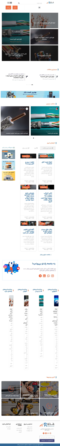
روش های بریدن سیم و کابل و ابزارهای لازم (46, 231)
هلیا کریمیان (47, 25)
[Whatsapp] (9, 2)
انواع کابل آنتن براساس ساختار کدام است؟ (44, 23)
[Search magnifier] (19, 3)
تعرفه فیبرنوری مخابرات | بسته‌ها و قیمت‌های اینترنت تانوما (54, 317)
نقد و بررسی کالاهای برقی (7, 13)
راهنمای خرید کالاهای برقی (35, 13)
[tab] (48, 148)
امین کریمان (47, 41)
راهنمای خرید (45, 13)
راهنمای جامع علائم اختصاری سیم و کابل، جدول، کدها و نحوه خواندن (29, 196)
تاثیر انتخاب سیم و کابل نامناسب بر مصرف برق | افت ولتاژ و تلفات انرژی (16, 54)
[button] (39, 7)
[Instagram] (8, 2)
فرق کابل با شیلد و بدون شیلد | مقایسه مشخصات (44, 38)
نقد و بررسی (16, 13)
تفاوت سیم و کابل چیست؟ (44, 55)
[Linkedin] (44, 276)
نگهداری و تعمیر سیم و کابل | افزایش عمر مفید (28, 231)
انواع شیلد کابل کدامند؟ (16, 39)
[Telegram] (11, 2)
